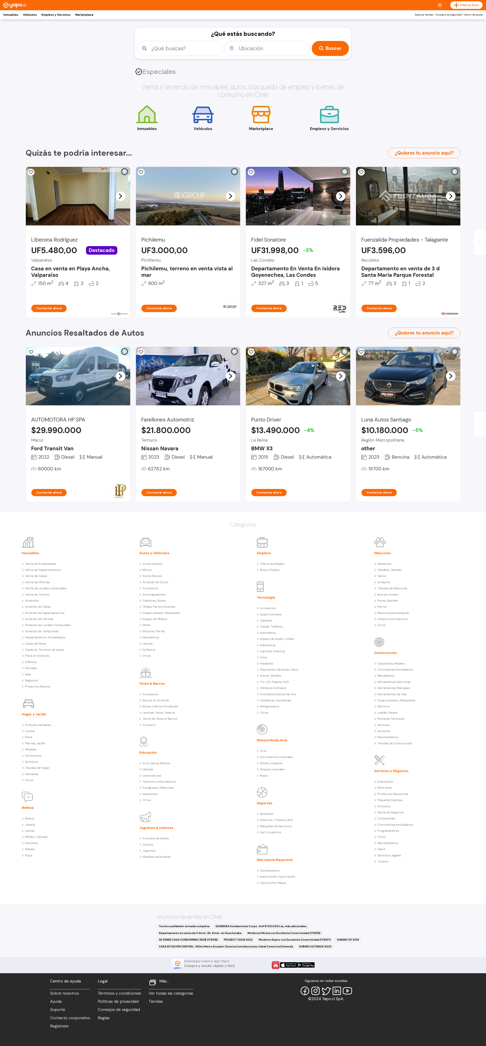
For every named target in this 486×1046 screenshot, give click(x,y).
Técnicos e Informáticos (159, 782)
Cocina (30, 731)
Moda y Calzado (36, 837)
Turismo (382, 861)
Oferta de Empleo (272, 564)
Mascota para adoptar (393, 613)
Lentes (30, 831)
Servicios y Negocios (391, 771)
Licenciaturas (152, 776)
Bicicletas (266, 814)
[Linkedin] (336, 991)
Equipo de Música (155, 619)
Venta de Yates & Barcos (160, 719)
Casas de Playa (35, 644)
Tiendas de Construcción (395, 743)
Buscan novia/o (387, 594)
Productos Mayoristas (392, 794)
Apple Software (271, 614)
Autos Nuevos (152, 576)
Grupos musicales (272, 769)
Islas (28, 674)
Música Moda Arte (272, 740)
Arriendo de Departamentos (45, 613)
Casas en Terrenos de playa (44, 650)
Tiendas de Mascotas (392, 588)
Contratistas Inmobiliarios (395, 670)
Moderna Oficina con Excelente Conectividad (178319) (284, 933)
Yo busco (149, 725)
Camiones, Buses (154, 601)
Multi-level (384, 788)
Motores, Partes (154, 631)
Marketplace (84, 15)
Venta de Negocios (390, 812)
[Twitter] (326, 991)
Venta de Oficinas (37, 582)
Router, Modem (270, 676)
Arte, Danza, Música (156, 763)
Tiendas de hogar (37, 768)
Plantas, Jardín (35, 743)
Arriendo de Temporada (41, 631)
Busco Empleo (270, 570)
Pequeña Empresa (389, 800)
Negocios (31, 680)
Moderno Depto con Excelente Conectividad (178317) (295, 939)
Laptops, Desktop (272, 651)
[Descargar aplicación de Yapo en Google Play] (306, 965)
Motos (147, 570)
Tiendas (156, 1001)
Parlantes (266, 663)
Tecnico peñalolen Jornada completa (184, 926)
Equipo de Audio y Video (277, 639)
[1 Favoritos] (31, 172)
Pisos (28, 737)
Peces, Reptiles (387, 601)
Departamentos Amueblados (45, 637)
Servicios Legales (389, 855)
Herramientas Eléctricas (393, 682)
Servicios (383, 725)
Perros (382, 607)
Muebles (31, 749)
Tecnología (266, 597)
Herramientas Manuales (393, 688)
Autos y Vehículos (154, 553)
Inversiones (385, 782)
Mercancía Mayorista (275, 860)
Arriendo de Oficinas (39, 619)
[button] (120, 196)
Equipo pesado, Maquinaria (161, 613)
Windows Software (273, 688)
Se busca (31, 762)
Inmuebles (10, 15)
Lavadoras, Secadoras (275, 700)
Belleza (28, 807)
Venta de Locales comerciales (46, 588)
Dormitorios (33, 756)
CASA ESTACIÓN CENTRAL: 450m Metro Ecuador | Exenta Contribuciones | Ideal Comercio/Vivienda (226, 946)
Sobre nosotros (64, 993)
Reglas (104, 1018)
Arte (263, 751)
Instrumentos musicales (276, 757)
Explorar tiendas (424, 14)
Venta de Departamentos (43, 570)
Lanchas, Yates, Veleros (159, 713)
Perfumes (31, 843)
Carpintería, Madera (391, 663)
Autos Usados (152, 564)
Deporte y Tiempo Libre (276, 820)
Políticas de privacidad (118, 1001)
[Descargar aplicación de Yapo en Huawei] (275, 965)
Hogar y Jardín (34, 714)
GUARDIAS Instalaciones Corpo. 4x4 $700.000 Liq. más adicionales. (261, 926)
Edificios (31, 662)
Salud (381, 849)
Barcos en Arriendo (156, 700)
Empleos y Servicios (56, 15)
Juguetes (149, 851)
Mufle (146, 625)
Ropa (28, 855)
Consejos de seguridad (448, 14)
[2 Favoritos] (361, 172)
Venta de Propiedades (40, 564)
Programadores (388, 831)
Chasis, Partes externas (159, 607)
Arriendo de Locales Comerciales (48, 625)
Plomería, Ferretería (390, 719)
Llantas (148, 644)
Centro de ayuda (473, 14)
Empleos (264, 553)
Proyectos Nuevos (37, 686)
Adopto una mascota (392, 619)
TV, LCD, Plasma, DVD (274, 682)
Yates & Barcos (152, 683)
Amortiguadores (154, 594)
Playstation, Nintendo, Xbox (279, 670)
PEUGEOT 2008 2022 (238, 939)
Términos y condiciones (119, 993)
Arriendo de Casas (38, 607)
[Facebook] (305, 991)
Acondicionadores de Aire (278, 694)
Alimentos (384, 564)
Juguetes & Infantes (156, 828)
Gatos (381, 576)
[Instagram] (315, 991)
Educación (148, 752)
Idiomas (148, 769)
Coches (148, 845)
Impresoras (268, 645)
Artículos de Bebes (38, 725)
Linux (263, 657)
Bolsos (29, 818)
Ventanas (31, 774)
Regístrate (59, 1026)
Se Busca (149, 650)
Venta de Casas (36, 576)
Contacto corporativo (70, 1018)
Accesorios (150, 588)
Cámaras (266, 620)
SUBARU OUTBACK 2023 (315, 946)
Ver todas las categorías (171, 993)
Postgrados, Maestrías (158, 788)
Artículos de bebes (156, 838)
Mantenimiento (387, 737)
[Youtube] (347, 991)
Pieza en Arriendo (37, 656)
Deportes (264, 803)
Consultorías (386, 818)
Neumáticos (151, 637)
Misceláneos (385, 676)
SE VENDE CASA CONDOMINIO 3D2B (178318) (188, 939)
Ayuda (56, 1001)
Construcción (385, 653)
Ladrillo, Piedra (387, 713)
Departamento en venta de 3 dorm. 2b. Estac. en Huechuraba (200, 933)
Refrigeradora (269, 706)
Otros (29, 780)
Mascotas (382, 553)
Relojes (30, 849)
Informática (268, 633)
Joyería (30, 825)
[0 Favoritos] (141, 352)
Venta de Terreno (37, 594)
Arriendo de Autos (155, 582)
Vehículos (30, 15)
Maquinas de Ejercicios (276, 826)
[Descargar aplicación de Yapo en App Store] (288, 965)
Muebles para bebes (157, 857)
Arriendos (32, 601)
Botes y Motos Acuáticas (160, 706)
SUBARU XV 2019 (348, 939)
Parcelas (31, 668)
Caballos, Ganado (389, 570)
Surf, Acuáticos (270, 832)
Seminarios (150, 794)
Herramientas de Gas (392, 694)
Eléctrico (383, 706)
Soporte (57, 1009)
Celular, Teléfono (271, 627)
